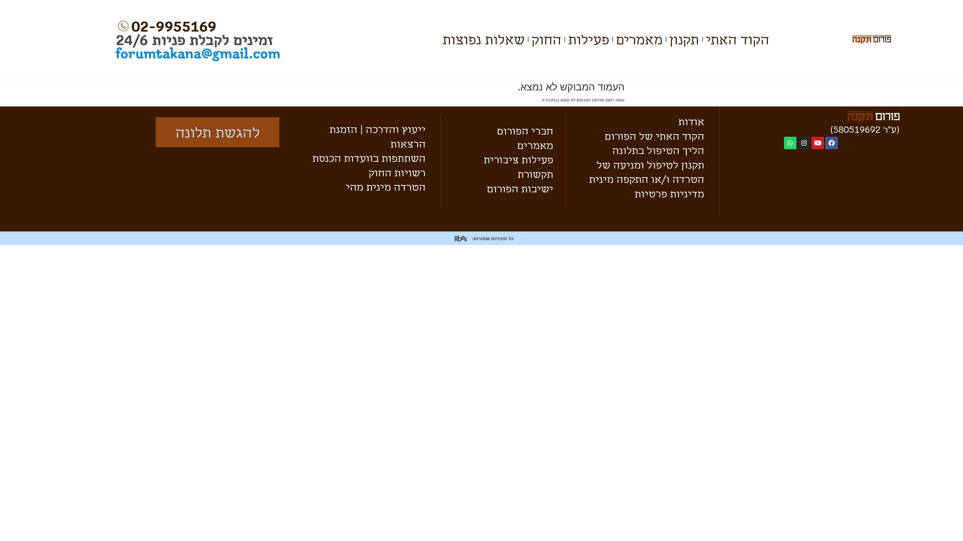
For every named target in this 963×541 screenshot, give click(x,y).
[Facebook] (831, 143)
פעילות (588, 39)
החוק (546, 39)
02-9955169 (173, 26)
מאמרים (639, 39)
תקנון (684, 39)
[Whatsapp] (790, 143)
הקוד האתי (737, 39)
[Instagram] (804, 143)
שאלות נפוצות (483, 39)
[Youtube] (818, 143)
